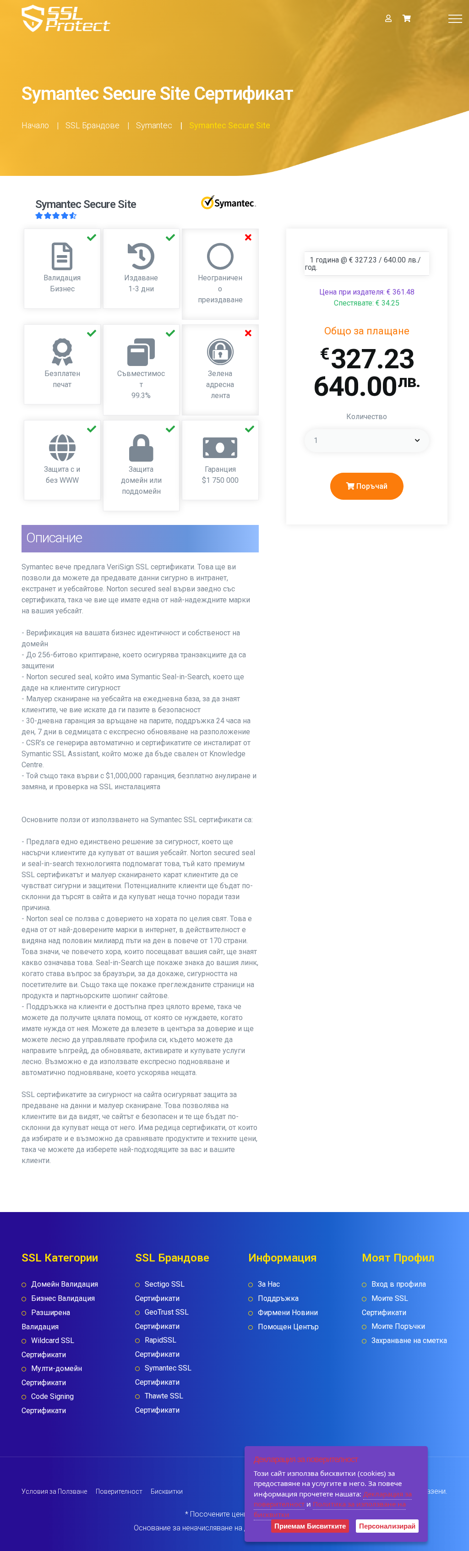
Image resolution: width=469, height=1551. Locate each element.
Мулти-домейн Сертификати (52, 1375)
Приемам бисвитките (310, 1526)
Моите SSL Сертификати (385, 1305)
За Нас (269, 1284)
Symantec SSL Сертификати (163, 1375)
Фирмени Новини (288, 1312)
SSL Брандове (92, 125)
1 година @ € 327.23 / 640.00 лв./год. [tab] (363, 264)
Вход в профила (398, 1284)
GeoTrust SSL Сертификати (162, 1319)
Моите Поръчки (398, 1326)
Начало (35, 125)
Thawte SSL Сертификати (159, 1403)
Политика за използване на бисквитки (330, 1509)
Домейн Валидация (64, 1284)
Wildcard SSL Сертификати (48, 1347)
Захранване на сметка (409, 1340)
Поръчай (370, 486)
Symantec (154, 125)
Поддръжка (278, 1298)
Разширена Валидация (46, 1319)
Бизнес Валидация (63, 1298)
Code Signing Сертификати (48, 1403)
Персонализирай (387, 1526)
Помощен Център (288, 1326)
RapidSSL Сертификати (157, 1347)
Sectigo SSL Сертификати (160, 1291)
